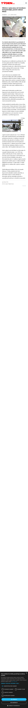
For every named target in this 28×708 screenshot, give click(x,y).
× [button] (26, 673)
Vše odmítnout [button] (14, 702)
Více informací (14, 681)
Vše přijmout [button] (14, 699)
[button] (14, 683)
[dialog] (14, 690)
